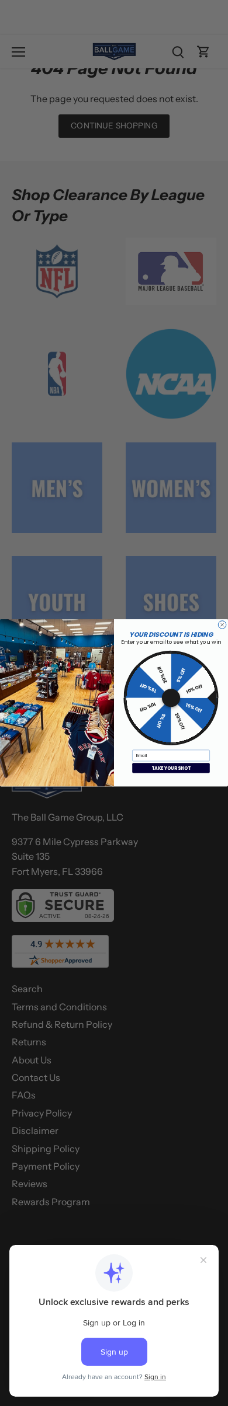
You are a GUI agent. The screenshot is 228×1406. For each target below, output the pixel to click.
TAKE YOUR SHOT (171, 768)
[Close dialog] (222, 625)
